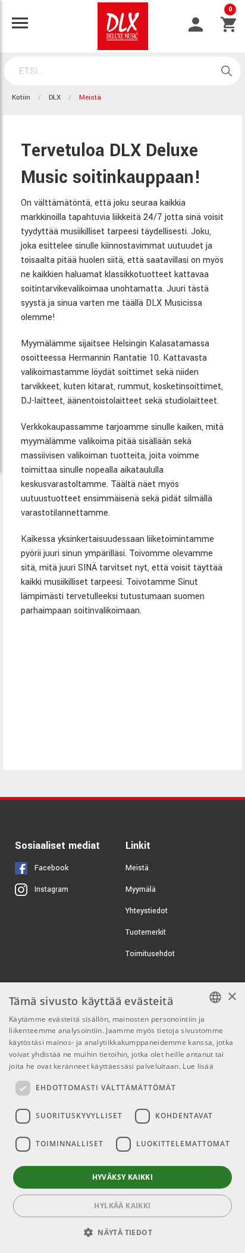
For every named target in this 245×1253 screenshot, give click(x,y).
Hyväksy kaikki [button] (122, 1177)
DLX (55, 97)
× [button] (231, 997)
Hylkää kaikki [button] (122, 1206)
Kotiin (21, 97)
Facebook (51, 868)
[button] (122, 1232)
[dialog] (122, 1117)
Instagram (51, 889)
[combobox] (215, 997)
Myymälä (140, 889)
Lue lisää (198, 1066)
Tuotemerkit (145, 932)
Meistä (137, 868)
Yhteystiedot (146, 910)
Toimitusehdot (150, 953)
